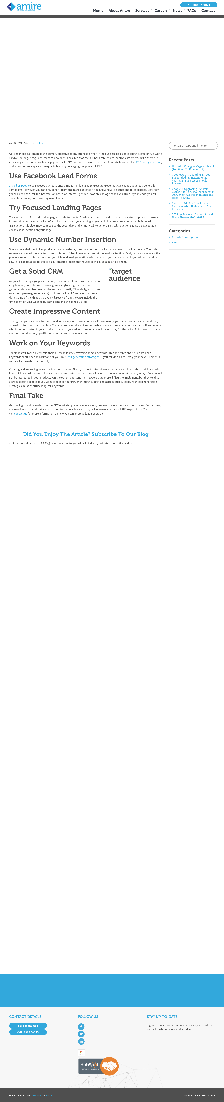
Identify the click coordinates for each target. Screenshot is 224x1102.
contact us (20, 413)
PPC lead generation (148, 162)
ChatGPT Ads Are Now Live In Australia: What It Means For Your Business (192, 206)
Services (142, 11)
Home (98, 11)
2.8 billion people (19, 185)
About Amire (119, 11)
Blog (41, 143)
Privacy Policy (38, 1095)
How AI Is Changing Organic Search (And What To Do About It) (193, 168)
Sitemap (48, 1095)
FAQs (191, 11)
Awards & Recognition (185, 237)
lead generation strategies (83, 357)
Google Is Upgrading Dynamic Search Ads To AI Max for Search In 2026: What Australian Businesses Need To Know (193, 193)
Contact (208, 11)
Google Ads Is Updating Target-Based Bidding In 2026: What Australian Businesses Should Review (191, 179)
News (177, 11)
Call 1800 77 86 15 (198, 5)
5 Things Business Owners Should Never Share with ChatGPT (192, 216)
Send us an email (28, 1025)
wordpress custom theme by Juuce (199, 1095)
